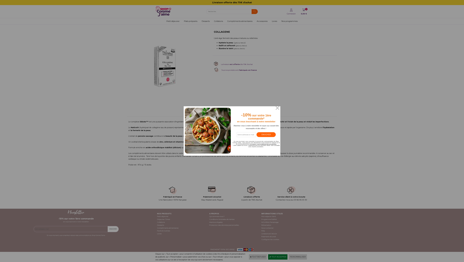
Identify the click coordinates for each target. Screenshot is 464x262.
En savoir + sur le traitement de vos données (263, 144)
